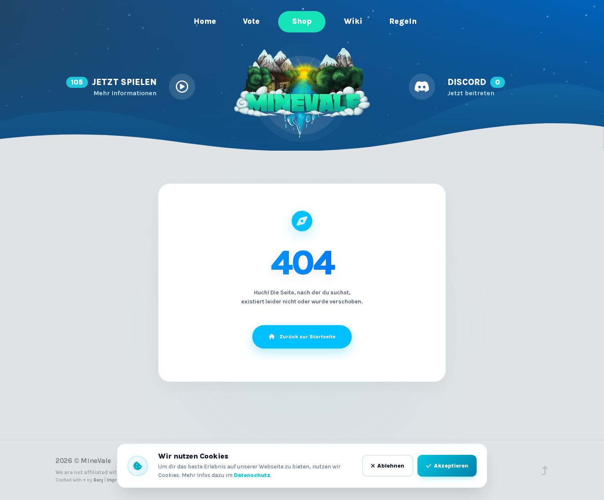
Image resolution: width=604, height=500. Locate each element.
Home (201, 21)
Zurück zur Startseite (307, 336)
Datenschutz (252, 475)
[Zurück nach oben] (545, 470)
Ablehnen (390, 465)
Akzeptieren (451, 465)
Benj (98, 480)
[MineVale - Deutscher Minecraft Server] (302, 93)
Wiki (353, 21)
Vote (251, 21)
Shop (302, 21)
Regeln (403, 21)
